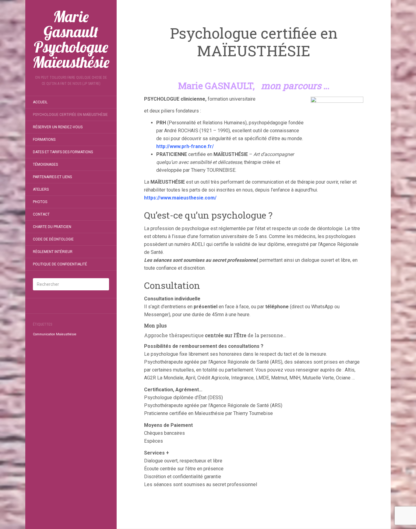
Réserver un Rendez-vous (58, 127)
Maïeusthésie (66, 334)
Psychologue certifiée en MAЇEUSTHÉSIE (70, 114)
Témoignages (45, 164)
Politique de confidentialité (60, 264)
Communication (44, 334)
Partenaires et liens (52, 177)
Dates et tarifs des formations (63, 152)
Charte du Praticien (52, 227)
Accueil (40, 102)
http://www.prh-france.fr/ (185, 146)
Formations (44, 139)
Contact (41, 214)
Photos (40, 202)
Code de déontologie (53, 239)
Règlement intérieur (52, 252)
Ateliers (41, 189)
